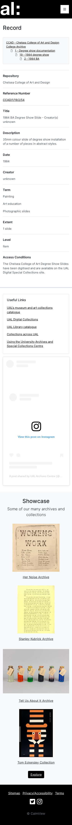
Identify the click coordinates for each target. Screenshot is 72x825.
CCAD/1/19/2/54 (14, 100)
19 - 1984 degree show (34, 54)
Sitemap (14, 793)
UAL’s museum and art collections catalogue (30, 310)
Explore (36, 774)
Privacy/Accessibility (38, 793)
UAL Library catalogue (22, 327)
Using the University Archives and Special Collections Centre (30, 344)
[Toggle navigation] (64, 9)
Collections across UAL (22, 334)
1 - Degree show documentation (35, 50)
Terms (59, 793)
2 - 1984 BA (31, 58)
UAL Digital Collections (22, 319)
